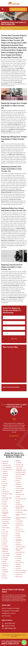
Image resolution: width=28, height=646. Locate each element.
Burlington (4, 569)
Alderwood (18, 492)
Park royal (4, 540)
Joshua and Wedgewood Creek (20, 469)
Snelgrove (18, 564)
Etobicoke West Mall (21, 498)
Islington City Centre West (21, 515)
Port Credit (5, 500)
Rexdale (18, 533)
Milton (3, 567)
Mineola (4, 496)
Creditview (5, 473)
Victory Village (5, 553)
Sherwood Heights (20, 474)
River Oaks (18, 476)
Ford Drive (18, 482)
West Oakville (19, 466)
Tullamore (18, 568)
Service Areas (6, 616)
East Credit (5, 475)
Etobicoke (4, 578)
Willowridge (19, 554)
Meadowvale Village (7, 494)
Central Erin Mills (6, 465)
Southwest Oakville (20, 472)
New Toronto (8, 27)
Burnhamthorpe (6, 519)
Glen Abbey (5, 571)
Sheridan (4, 504)
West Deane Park (20, 552)
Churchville (19, 558)
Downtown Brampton (21, 570)
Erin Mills (4, 479)
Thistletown (19, 544)
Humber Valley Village (21, 510)
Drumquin (4, 559)
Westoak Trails (19, 464)
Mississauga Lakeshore (5, 512)
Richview (18, 535)
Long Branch (19, 523)
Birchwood (5, 536)
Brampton (4, 563)
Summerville (5, 521)
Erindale (4, 477)
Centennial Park (20, 494)
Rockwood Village (6, 517)
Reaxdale (18, 460)
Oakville (4, 561)
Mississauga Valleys (7, 498)
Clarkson (4, 538)
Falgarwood (19, 484)
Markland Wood (20, 525)
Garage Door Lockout (9, 613)
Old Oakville (19, 478)
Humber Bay (19, 504)
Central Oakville (20, 488)
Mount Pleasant (20, 562)
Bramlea (4, 576)
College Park (19, 486)
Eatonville (4, 525)
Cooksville (4, 471)
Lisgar (3, 487)
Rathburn (4, 502)
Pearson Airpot (6, 527)
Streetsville (5, 506)
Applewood (5, 463)
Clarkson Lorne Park (7, 469)
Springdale (18, 566)
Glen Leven (5, 533)
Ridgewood (5, 551)
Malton (4, 489)
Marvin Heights (6, 555)
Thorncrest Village (20, 546)
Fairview (4, 481)
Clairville (4, 508)
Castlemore (19, 556)
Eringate (18, 502)
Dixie (3, 529)
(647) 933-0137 (18, 9)
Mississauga (5, 461)
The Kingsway (19, 521)
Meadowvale (5, 491)
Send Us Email (10, 626)
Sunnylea (18, 542)
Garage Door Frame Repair (10, 611)
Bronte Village (19, 490)
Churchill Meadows (7, 467)
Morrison (18, 480)
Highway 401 (19, 576)
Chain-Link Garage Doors (13, 635)
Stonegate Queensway (19, 540)
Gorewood (5, 510)
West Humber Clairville (19, 549)
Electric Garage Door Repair (11, 608)
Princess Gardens (20, 531)
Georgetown (5, 565)
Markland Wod (6, 523)
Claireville (18, 560)
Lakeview (4, 485)
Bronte (4, 574)
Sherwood (4, 542)
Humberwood (19, 512)
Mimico (18, 527)
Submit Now (14, 338)
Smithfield (18, 462)
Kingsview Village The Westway (21, 518)
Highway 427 (19, 574)
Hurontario (5, 483)
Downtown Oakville (20, 572)
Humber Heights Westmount (20, 507)
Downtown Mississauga (5, 548)
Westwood (5, 557)
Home (2, 27)
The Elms (18, 500)
